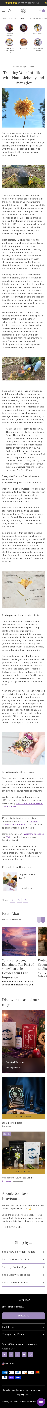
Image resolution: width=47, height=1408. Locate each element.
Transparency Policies (14, 1334)
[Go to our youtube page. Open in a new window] (24, 1354)
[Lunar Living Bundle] (23, 1098)
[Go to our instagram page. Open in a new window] (11, 1354)
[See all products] (23, 1041)
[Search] (9, 11)
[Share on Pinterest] (25, 900)
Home (5, 18)
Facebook (39, 834)
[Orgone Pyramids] (10, 881)
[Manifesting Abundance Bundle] (23, 1153)
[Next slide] (43, 920)
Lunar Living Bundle (12, 1123)
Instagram (28, 834)
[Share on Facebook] (12, 900)
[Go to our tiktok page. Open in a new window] (17, 1354)
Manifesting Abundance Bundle (18, 1177)
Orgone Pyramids (28, 874)
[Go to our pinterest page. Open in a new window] (30, 1354)
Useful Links (8, 1327)
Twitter (10, 837)
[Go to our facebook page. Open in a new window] (4, 1354)
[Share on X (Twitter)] (19, 900)
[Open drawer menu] (3, 11)
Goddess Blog (18, 18)
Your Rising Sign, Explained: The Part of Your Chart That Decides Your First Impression (18, 968)
